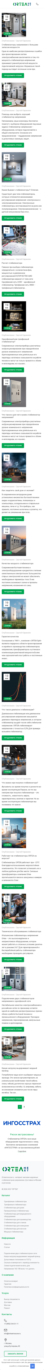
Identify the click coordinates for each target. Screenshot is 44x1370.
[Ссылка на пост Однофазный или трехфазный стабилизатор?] (22, 316)
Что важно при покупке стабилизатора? (20, 783)
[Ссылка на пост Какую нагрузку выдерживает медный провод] (22, 1048)
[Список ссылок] (23, 1201)
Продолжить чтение (13, 75)
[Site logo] (22, 4)
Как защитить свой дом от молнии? (18, 490)
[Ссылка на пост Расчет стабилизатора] (22, 240)
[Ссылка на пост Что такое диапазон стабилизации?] (22, 687)
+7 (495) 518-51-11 (11, 1324)
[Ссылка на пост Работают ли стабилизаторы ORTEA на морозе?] (22, 833)
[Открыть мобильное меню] (3, 4)
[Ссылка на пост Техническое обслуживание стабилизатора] (22, 909)
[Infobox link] (37, 4)
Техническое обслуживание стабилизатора (21, 931)
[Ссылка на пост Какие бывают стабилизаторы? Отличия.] (22, 167)
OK (33, 1366)
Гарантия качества (10, 636)
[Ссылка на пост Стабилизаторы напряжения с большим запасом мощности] (22, 25)
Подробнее (22, 1151)
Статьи (7, 34)
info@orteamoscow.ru (12, 1334)
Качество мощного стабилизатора (17, 563)
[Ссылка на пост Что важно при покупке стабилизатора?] (22, 760)
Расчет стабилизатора (12, 263)
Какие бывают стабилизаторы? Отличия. (20, 190)
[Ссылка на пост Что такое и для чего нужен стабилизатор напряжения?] (22, 392)
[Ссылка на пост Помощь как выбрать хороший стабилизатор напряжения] (22, 95)
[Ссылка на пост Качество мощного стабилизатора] (22, 541)
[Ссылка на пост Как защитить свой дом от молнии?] (22, 468)
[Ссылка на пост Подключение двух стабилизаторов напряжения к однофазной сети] (22, 979)
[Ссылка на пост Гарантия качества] (22, 614)
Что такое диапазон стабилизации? (18, 710)
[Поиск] (41, 4)
